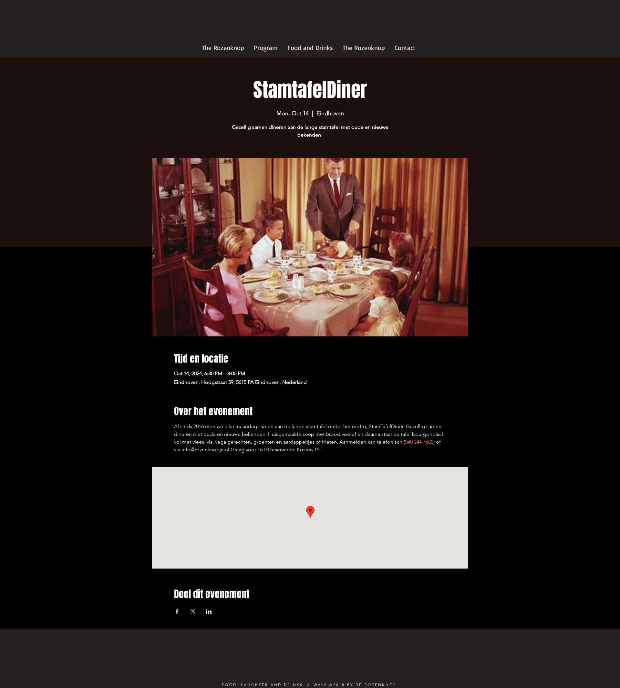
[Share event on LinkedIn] (209, 611)
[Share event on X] (193, 611)
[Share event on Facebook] (177, 611)
